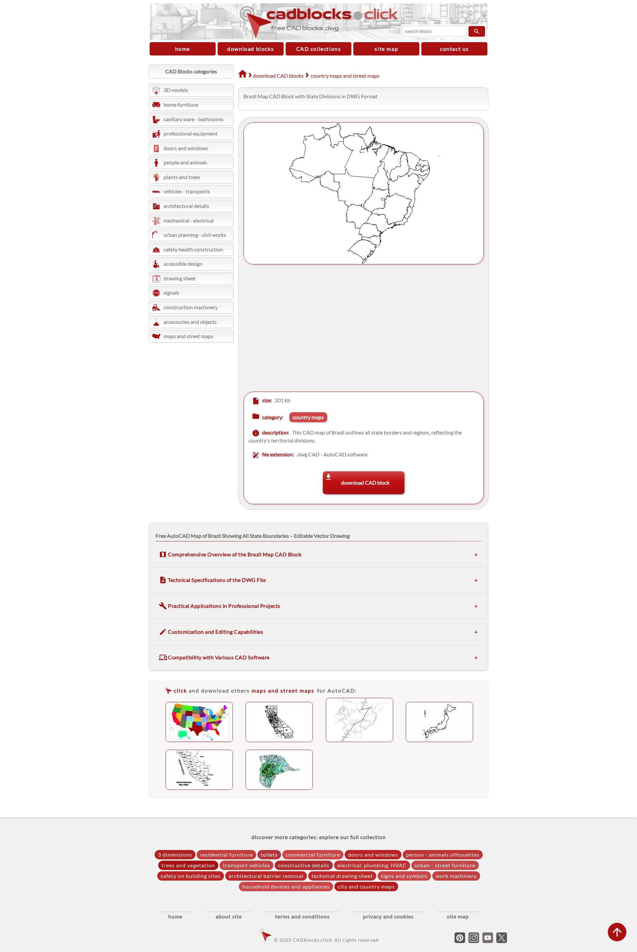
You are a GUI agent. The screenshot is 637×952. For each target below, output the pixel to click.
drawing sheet (180, 278)
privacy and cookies (388, 916)
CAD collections (318, 48)
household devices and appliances (286, 886)
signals (171, 292)
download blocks (250, 48)
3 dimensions (175, 854)
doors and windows (186, 148)
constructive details (303, 865)
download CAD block (365, 482)
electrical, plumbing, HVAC (372, 865)
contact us (454, 48)
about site (229, 916)
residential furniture (226, 854)
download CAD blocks (278, 75)
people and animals (185, 162)
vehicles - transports (187, 191)
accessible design (183, 263)
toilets (269, 854)
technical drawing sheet (342, 876)
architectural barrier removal (266, 876)
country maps (308, 417)
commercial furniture (313, 854)
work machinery (456, 876)
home (182, 48)
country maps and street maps (345, 75)
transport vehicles (246, 865)
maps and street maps (188, 336)
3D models (176, 90)
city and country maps (366, 886)
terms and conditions (302, 916)
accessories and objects (190, 322)
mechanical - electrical (189, 220)
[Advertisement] (358, 328)
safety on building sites (191, 876)
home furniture (181, 104)
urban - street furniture (445, 865)
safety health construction (193, 249)
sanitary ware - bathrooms (194, 119)
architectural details (186, 206)
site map (386, 48)
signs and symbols (404, 876)
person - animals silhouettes (442, 854)
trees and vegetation (188, 865)
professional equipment (191, 133)
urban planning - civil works (195, 235)
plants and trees (182, 177)
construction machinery (191, 307)
